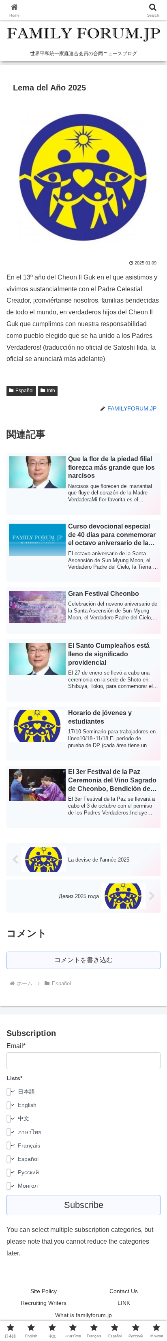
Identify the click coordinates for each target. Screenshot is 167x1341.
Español (24, 390)
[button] (150, 1098)
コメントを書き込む (83, 959)
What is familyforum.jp (83, 1315)
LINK (124, 1303)
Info (51, 390)
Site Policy (43, 1291)
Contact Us (123, 1291)
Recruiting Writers (43, 1303)
